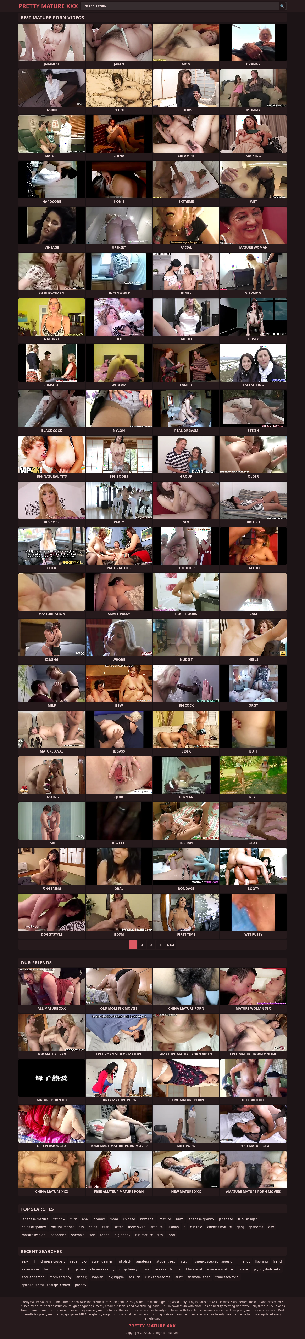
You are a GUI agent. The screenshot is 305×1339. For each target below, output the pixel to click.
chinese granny (34, 1227)
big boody (122, 1234)
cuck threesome (157, 1277)
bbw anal (147, 1219)
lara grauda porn (167, 1269)
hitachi (185, 1261)
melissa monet (62, 1227)
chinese (129, 1219)
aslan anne (30, 1269)
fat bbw (59, 1219)
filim (59, 1269)
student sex (165, 1261)
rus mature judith (149, 1234)
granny (99, 1219)
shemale (77, 1234)
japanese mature (35, 1219)
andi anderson (33, 1277)
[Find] (282, 6)
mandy (244, 1261)
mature (165, 1219)
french (278, 1261)
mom (114, 1219)
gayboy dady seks (267, 1269)
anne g (81, 1277)
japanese (226, 1219)
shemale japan (199, 1277)
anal (85, 1219)
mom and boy (60, 1277)
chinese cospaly (52, 1261)
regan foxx (78, 1261)
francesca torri (227, 1277)
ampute (156, 1227)
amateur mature (220, 1269)
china (93, 1227)
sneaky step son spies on (214, 1261)
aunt (179, 1277)
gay (271, 1227)
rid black (124, 1261)
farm (47, 1269)
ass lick (134, 1277)
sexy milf (28, 1261)
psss (145, 1269)
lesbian (173, 1227)
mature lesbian (33, 1234)
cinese (243, 1269)
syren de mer (102, 1261)
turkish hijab (248, 1219)
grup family (128, 1269)
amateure (143, 1261)
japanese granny (201, 1219)
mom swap (136, 1227)
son (92, 1234)
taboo (105, 1234)
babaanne (58, 1234)
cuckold (196, 1227)
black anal (194, 1269)
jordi (171, 1234)
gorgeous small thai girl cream (46, 1285)
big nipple (116, 1277)
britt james (76, 1269)
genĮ (240, 1227)
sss (81, 1227)
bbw (179, 1219)
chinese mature (219, 1227)
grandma (256, 1227)
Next (170, 944)
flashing (261, 1261)
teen (105, 1227)
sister (118, 1227)
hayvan (97, 1277)
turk (73, 1219)
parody (80, 1285)
